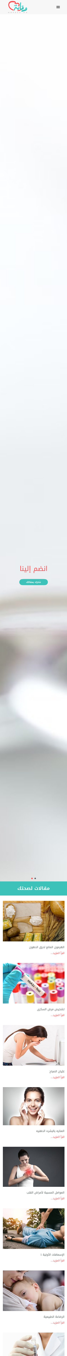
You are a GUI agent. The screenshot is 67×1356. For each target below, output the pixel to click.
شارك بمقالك (33, 582)
